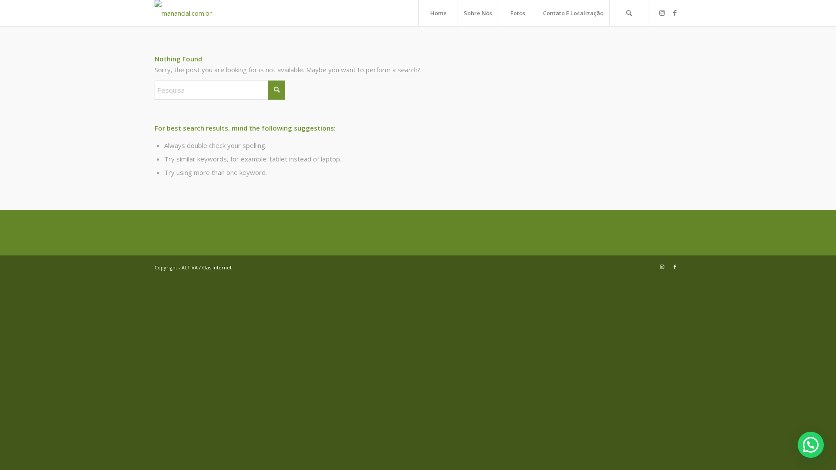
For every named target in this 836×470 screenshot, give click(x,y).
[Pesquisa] (628, 13)
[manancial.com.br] (183, 13)
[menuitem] (438, 13)
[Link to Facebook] (674, 12)
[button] (811, 445)
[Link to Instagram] (661, 12)
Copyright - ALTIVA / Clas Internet (193, 267)
